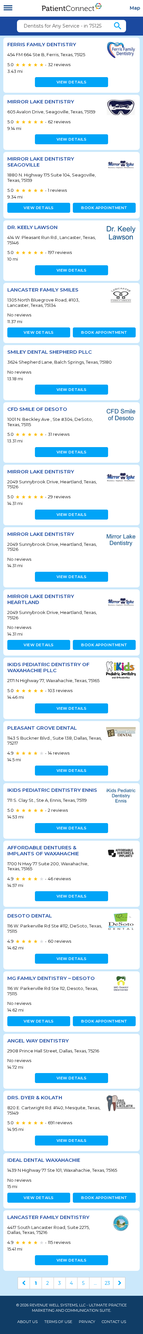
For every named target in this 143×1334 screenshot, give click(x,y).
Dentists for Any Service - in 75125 (62, 26)
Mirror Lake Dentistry (40, 101)
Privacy (87, 1322)
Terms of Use (58, 1322)
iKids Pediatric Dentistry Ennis (52, 790)
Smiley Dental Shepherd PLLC (49, 352)
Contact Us (114, 1322)
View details (72, 82)
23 (107, 1283)
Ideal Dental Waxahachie (43, 1160)
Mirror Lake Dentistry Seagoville (40, 162)
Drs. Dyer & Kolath (34, 1097)
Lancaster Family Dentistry (48, 1217)
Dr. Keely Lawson (32, 227)
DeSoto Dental (29, 915)
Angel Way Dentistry (38, 1040)
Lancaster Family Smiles (42, 290)
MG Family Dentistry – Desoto (51, 978)
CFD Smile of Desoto (37, 409)
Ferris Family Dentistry (41, 44)
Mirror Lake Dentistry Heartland (40, 599)
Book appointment (104, 207)
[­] (8, 8)
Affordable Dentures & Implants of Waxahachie (43, 850)
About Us (27, 1322)
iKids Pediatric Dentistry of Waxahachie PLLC (48, 667)
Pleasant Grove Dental (42, 728)
